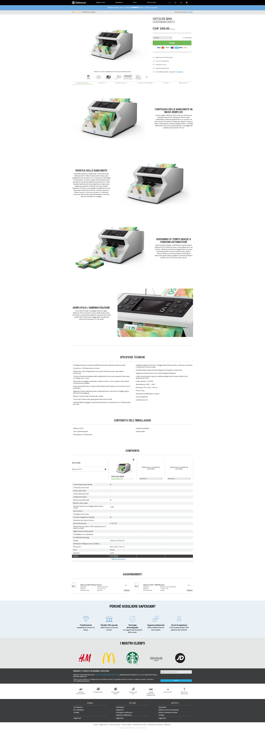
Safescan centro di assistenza (168, 710)
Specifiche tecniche (121, 83)
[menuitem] (79, 2)
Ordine (172, 43)
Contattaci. (190, 12)
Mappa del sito (104, 724)
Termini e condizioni (114, 724)
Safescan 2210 (77, 469)
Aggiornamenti (183, 83)
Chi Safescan (78, 707)
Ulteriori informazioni (118, 559)
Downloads (162, 707)
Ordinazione (120, 707)
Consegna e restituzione (124, 712)
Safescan (117, 477)
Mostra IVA (167, 724)
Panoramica (101, 83)
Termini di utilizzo (126, 724)
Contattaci (179, 72)
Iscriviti (176, 680)
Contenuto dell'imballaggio (144, 83)
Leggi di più (77, 718)
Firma (135, 2)
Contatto (76, 712)
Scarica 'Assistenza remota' (167, 712)
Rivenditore (119, 2)
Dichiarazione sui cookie (140, 724)
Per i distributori (78, 710)
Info (126, 585)
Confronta (165, 83)
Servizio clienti (151, 2)
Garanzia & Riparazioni (124, 715)
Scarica (127, 590)
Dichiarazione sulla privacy (155, 724)
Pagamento (120, 710)
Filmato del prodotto (82, 83)
